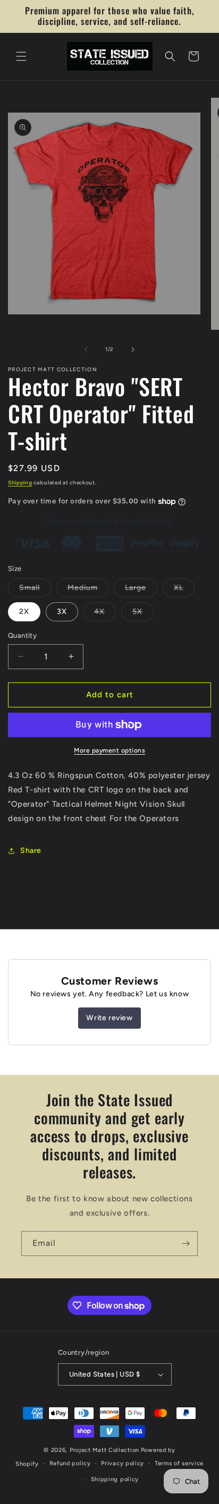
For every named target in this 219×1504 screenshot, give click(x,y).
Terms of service (179, 1463)
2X (24, 611)
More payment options (109, 750)
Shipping (20, 482)
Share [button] (30, 850)
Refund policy (70, 1463)
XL (184, 590)
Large (141, 590)
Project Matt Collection (104, 1450)
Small (35, 590)
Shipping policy (115, 1479)
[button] (21, 56)
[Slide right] (133, 349)
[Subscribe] (185, 1243)
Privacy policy (122, 1463)
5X (143, 613)
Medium (88, 590)
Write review (109, 1017)
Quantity (22, 635)
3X (62, 611)
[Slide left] (86, 349)
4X (105, 613)
